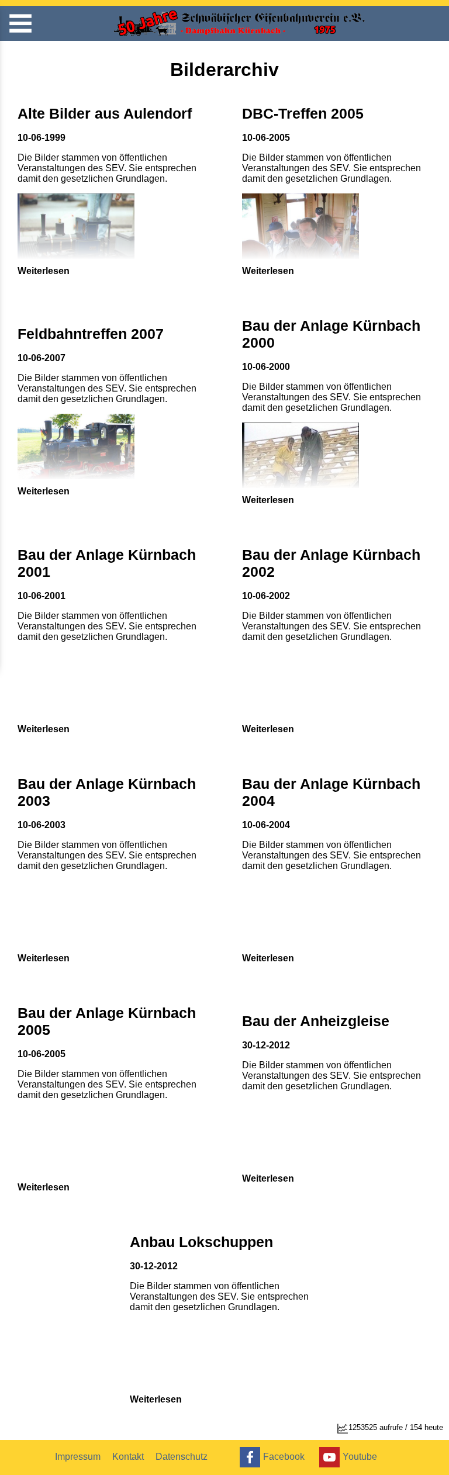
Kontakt (128, 1457)
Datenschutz (182, 1457)
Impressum (78, 1457)
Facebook (284, 1456)
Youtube (360, 1456)
